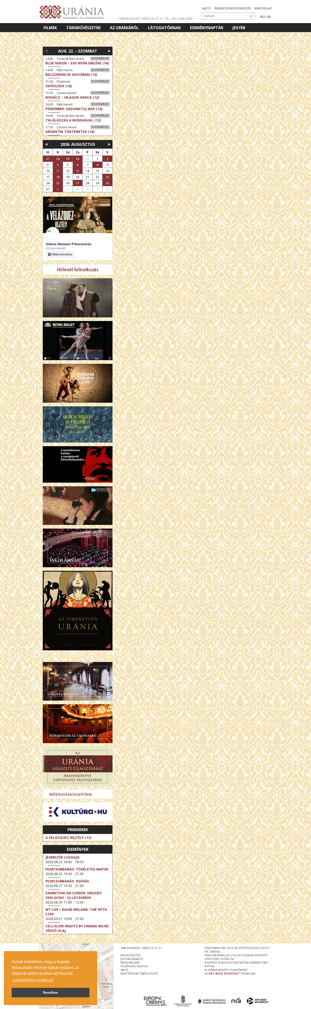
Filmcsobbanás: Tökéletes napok (76, 869)
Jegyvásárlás (100, 58)
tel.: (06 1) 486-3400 (178, 19)
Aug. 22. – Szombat (77, 51)
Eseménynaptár (206, 27)
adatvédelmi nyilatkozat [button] (32, 980)
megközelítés (130, 955)
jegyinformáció (132, 959)
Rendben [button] (50, 992)
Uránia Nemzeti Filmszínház (68, 244)
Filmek (50, 27)
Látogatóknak (164, 27)
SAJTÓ (206, 8)
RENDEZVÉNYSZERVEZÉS (233, 8)
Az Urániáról (124, 27)
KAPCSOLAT (263, 8)
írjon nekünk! (130, 962)
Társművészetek (83, 27)
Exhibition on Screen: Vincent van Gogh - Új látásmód (73, 895)
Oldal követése (62, 254)
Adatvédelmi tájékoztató (139, 973)
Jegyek (239, 27)
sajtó (124, 970)
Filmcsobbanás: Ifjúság (67, 881)
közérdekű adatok (134, 966)
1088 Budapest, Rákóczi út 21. (141, 19)
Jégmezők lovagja (62, 857)
